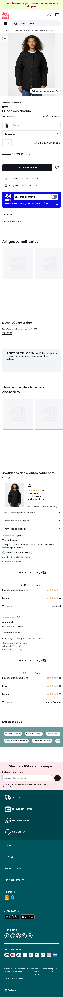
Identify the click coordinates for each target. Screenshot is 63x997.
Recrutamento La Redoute (14, 978)
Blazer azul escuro (42, 740)
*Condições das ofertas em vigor (41, 969)
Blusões (35, 30)
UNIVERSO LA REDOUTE (14, 880)
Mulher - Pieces (13, 733)
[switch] (36, 197)
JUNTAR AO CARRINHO (27, 167)
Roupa (8, 30)
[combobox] (31, 514)
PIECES (5, 107)
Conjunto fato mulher (16, 740)
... (3, 30)
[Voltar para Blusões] (5, 38)
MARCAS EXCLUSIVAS (13, 868)
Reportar (39, 585)
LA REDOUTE (9, 845)
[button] (57, 14)
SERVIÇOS (8, 857)
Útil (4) (22, 585)
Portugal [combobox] (12, 990)
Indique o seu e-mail (13, 772)
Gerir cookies (38, 972)
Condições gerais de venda (14, 969)
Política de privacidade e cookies (16, 972)
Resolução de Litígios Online (37, 975)
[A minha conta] (48, 14)
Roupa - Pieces (34, 733)
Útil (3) (22, 673)
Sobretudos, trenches (21, 30)
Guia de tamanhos (49, 143)
